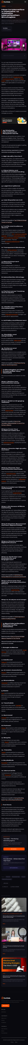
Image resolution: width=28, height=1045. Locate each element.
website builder (9, 410)
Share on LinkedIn (15, 886)
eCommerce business (8, 79)
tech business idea (11, 473)
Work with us (5, 1005)
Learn (3, 6)
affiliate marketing (12, 250)
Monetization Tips (16, 876)
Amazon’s (3, 672)
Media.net (4, 662)
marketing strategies (9, 442)
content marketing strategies (11, 237)
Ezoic (2, 693)
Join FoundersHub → (14, 867)
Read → (4, 923)
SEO (13, 234)
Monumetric (8, 775)
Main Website (4, 1028)
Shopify (7, 742)
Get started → (14, 848)
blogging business (18, 77)
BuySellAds (4, 762)
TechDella (5, 28)
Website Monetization (6, 879)
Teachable (18, 705)
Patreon (3, 728)
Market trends (17, 340)
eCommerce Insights (14, 913)
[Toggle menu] (25, 2)
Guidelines (3, 1022)
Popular (23, 876)
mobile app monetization (11, 314)
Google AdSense (17, 493)
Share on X (6, 886)
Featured (8, 876)
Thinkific (3, 752)
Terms (16, 1042)
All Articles (3, 1011)
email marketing (15, 590)
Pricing (2, 1020)
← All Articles (5, 883)
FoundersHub (4, 1033)
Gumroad (3, 717)
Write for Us (3, 1018)
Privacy (12, 1042)
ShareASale (4, 683)
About (2, 1030)
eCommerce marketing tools (12, 241)
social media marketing (19, 236)
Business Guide (6, 913)
